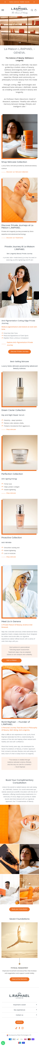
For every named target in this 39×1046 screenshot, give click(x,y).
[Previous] (34, 2)
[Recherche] (31, 10)
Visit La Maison (11, 660)
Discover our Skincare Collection (17, 172)
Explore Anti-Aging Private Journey (20, 340)
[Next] (5, 2)
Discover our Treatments (14, 238)
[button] (35, 10)
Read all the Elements (19, 979)
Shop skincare (11, 429)
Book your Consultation (19, 909)
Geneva (19, 1022)
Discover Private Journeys (19, 351)
